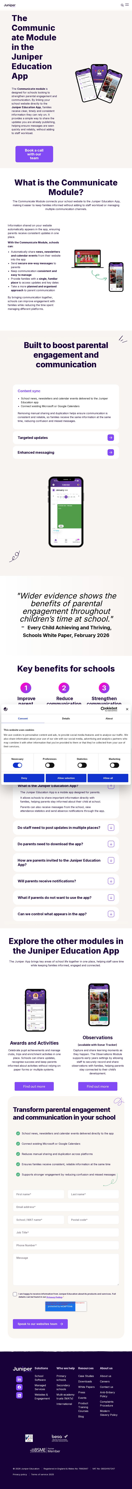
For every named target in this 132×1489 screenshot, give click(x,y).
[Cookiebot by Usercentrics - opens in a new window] (103, 709)
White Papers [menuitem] (86, 1387)
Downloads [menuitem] (85, 1381)
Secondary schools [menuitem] (63, 1387)
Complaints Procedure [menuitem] (106, 1403)
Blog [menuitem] (81, 1416)
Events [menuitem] (82, 1397)
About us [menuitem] (105, 1376)
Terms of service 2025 (42, 1474)
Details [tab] (66, 718)
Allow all (108, 778)
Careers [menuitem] (105, 1381)
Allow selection (66, 778)
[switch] (49, 765)
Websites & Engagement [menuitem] (42, 1396)
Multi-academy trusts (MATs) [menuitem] (66, 1396)
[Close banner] (127, 709)
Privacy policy (20, 1474)
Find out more (34, 1086)
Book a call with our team (34, 154)
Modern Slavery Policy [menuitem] (109, 1412)
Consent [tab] (23, 718)
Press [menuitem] (81, 1392)
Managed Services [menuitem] (40, 1387)
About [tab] (109, 718)
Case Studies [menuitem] (86, 1376)
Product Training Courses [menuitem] (83, 1407)
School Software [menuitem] (40, 1377)
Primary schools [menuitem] (61, 1377)
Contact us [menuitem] (106, 1387)
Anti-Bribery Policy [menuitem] (107, 1394)
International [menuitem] (64, 1404)
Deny (24, 778)
